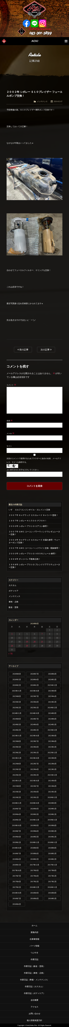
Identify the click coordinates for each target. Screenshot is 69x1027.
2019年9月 (34, 825)
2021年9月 (52, 781)
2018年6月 (34, 853)
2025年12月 (52, 685)
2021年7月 (34, 786)
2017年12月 (34, 865)
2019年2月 (52, 837)
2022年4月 (34, 769)
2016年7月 (17, 898)
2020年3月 (34, 814)
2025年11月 (16, 691)
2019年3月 (34, 837)
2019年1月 (17, 842)
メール (10, 433)
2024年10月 (34, 713)
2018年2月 (52, 859)
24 (12, 646)
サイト (9, 446)
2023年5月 (17, 747)
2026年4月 (34, 679)
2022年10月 (34, 758)
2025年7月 (34, 696)
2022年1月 (34, 775)
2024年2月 (17, 730)
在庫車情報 (34, 939)
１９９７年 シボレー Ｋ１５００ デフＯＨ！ (28, 521)
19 (27, 642)
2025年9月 (52, 691)
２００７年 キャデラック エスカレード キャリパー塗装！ (33, 515)
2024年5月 (17, 724)
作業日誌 (34, 959)
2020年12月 (52, 797)
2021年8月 (17, 786)
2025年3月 (52, 702)
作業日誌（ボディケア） (34, 993)
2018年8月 (52, 848)
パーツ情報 (34, 946)
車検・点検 (13, 602)
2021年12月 (52, 775)
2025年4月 (34, 702)
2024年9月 (52, 713)
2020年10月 (34, 803)
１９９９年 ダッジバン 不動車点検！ (24, 559)
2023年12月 (52, 730)
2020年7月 (17, 809)
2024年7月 (34, 719)
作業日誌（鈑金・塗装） (34, 966)
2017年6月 (34, 876)
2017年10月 (16, 870)
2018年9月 (34, 848)
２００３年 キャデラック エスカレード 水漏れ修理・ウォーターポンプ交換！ (34, 541)
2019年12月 (34, 820)
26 (27, 646)
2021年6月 (52, 786)
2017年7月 (17, 876)
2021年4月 (34, 792)
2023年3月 (52, 747)
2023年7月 (34, 741)
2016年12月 (34, 887)
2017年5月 (52, 876)
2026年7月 (34, 674)
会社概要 (34, 1000)
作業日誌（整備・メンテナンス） (34, 980)
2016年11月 (52, 887)
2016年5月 (52, 898)
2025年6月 (52, 696)
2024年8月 (17, 719)
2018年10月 (16, 848)
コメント (11, 385)
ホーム (34, 925)
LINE (34, 23)
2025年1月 (34, 708)
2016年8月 (52, 893)
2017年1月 (17, 887)
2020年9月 (52, 803)
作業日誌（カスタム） (34, 986)
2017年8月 (52, 870)
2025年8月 (17, 696)
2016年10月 (16, 893)
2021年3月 (52, 792)
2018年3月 (34, 859)
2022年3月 (52, 769)
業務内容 (34, 932)
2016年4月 (17, 904)
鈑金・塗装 (13, 607)
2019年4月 (17, 837)
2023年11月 (16, 736)
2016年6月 (34, 898)
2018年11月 (52, 842)
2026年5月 (17, 679)
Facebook (26, 23)
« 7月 (10, 654)
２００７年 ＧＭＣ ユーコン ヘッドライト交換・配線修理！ (34, 548)
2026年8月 (17, 674)
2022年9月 (52, 758)
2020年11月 (16, 803)
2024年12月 (52, 708)
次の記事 (45, 349)
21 (42, 642)
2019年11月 (52, 820)
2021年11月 (16, 781)
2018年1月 (17, 865)
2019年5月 (52, 831)
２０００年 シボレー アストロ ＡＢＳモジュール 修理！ (33, 553)
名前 (10, 421)
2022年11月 (16, 758)
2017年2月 (52, 882)
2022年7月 (34, 764)
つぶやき (34, 953)
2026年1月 (34, 685)
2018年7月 (17, 853)
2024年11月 (16, 713)
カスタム (12, 585)
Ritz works (34, 9)
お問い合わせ (34, 1013)
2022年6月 (52, 764)
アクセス (34, 1007)
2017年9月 (34, 870)
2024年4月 (34, 724)
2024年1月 (34, 730)
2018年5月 (52, 853)
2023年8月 (17, 741)
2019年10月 (16, 825)
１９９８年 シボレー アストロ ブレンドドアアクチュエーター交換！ (34, 565)
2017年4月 (17, 882)
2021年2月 (17, 797)
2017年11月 (52, 865)
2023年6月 (52, 741)
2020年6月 (34, 809)
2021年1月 (34, 797)
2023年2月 (17, 753)
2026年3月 (52, 679)
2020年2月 (52, 814)
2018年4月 (17, 859)
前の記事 (23, 349)
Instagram (43, 23)
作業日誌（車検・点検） (34, 973)
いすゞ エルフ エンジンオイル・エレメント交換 (29, 510)
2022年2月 (17, 775)
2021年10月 (34, 781)
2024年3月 (52, 724)
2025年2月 (17, 708)
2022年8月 (17, 764)
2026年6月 (52, 674)
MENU (34, 41)
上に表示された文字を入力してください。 (23, 470)
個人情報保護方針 (34, 1020)
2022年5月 (17, 769)
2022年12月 (52, 753)
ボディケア (13, 591)
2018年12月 (34, 842)
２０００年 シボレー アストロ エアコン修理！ (29, 526)
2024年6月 (52, 719)
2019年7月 (17, 831)
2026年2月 (17, 685)
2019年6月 (34, 831)
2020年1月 (17, 820)
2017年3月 (34, 882)
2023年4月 (34, 747)
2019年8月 (52, 825)
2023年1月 (34, 753)
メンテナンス (42, 101)
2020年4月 (17, 814)
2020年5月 (52, 809)
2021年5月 (17, 792)
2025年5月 (17, 702)
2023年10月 (34, 736)
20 (34, 642)
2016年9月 (34, 893)
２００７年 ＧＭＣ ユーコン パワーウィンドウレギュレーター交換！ (34, 533)
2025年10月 (34, 691)
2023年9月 (52, 736)
